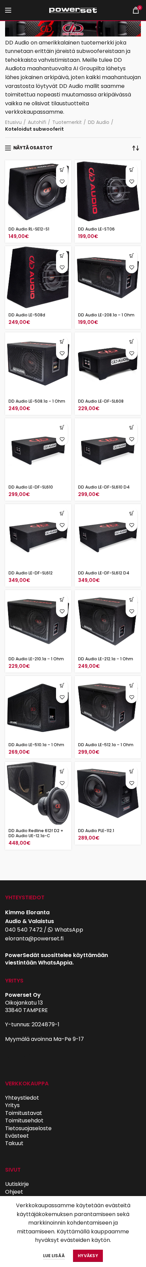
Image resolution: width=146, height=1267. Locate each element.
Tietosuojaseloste (28, 1128)
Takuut (14, 1143)
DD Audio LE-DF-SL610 (30, 487)
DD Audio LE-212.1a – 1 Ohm (105, 658)
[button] (132, 170)
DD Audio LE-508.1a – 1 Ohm (36, 401)
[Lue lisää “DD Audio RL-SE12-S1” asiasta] (62, 170)
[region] (73, 29)
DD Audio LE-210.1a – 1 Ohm (36, 658)
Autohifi (37, 122)
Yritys (12, 1105)
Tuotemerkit (67, 122)
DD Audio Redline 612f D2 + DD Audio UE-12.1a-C (35, 833)
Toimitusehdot (24, 1120)
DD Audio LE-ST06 (96, 229)
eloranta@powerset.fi (34, 938)
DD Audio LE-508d (26, 314)
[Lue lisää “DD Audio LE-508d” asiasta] (62, 255)
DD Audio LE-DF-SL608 (101, 401)
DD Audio (98, 122)
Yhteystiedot (22, 1098)
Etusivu (13, 122)
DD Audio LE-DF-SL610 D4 (104, 487)
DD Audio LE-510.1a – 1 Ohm (36, 744)
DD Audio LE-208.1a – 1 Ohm (106, 314)
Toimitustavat (23, 1113)
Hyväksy (88, 1256)
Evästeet (17, 1136)
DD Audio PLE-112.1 (96, 830)
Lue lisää (54, 1255)
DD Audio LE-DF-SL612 (30, 572)
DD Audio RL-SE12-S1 (28, 229)
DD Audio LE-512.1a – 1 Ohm (105, 744)
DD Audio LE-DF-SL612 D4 (103, 572)
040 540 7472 (23, 930)
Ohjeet (14, 1192)
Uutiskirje (17, 1184)
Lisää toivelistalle (62, 181)
